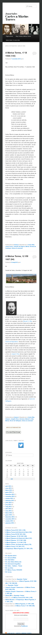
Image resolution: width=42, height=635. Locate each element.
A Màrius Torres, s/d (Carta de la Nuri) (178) (18, 544)
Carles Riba (31, 245)
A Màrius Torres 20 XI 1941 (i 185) (15, 530)
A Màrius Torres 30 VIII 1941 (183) (15, 534)
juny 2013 (8, 504)
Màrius (27, 246)
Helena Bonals (9, 599)
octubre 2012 (9, 521)
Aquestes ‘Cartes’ (22, 579)
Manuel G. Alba (27, 321)
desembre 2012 (9, 517)
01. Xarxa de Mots (10, 558)
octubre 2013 (9, 498)
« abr (11, 479)
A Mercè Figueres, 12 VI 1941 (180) (15, 540)
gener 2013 (8, 515)
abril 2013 (8, 508)
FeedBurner (24, 626)
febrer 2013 (8, 513)
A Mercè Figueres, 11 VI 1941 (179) (15, 542)
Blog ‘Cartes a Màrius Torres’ (23, 36)
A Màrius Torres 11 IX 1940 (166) (25, 606)
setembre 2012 (9, 523)
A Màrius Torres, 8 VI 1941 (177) (14, 546)
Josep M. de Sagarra (19, 246)
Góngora (7, 419)
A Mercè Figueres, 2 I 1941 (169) (24, 604)
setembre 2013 (9, 500)
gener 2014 (8, 492)
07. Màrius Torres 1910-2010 (13, 570)
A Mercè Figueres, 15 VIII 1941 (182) (16, 536)
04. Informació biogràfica (12, 564)
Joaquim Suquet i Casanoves (14, 587)
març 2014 (8, 488)
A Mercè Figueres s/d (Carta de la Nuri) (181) (18, 538)
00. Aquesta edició (10, 555)
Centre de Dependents (11, 341)
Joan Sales (16, 16)
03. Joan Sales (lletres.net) (13, 562)
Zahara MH (8, 595)
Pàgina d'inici (9, 36)
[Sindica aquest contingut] (6, 633)
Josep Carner (9, 246)
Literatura (22, 419)
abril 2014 (8, 486)
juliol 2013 (8, 502)
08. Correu (8, 572)
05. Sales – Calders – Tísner (13, 566)
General (16, 245)
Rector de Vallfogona (15, 421)
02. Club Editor (9, 560)
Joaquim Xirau (15, 354)
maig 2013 (8, 506)
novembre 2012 (10, 519)
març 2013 (8, 511)
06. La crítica (9, 568)
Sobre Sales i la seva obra (13, 40)
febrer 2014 (8, 490)
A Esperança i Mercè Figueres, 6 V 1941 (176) (18, 548)
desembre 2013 (9, 494)
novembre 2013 (10, 496)
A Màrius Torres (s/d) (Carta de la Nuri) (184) (18, 532)
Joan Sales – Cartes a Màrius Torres (19, 633)
